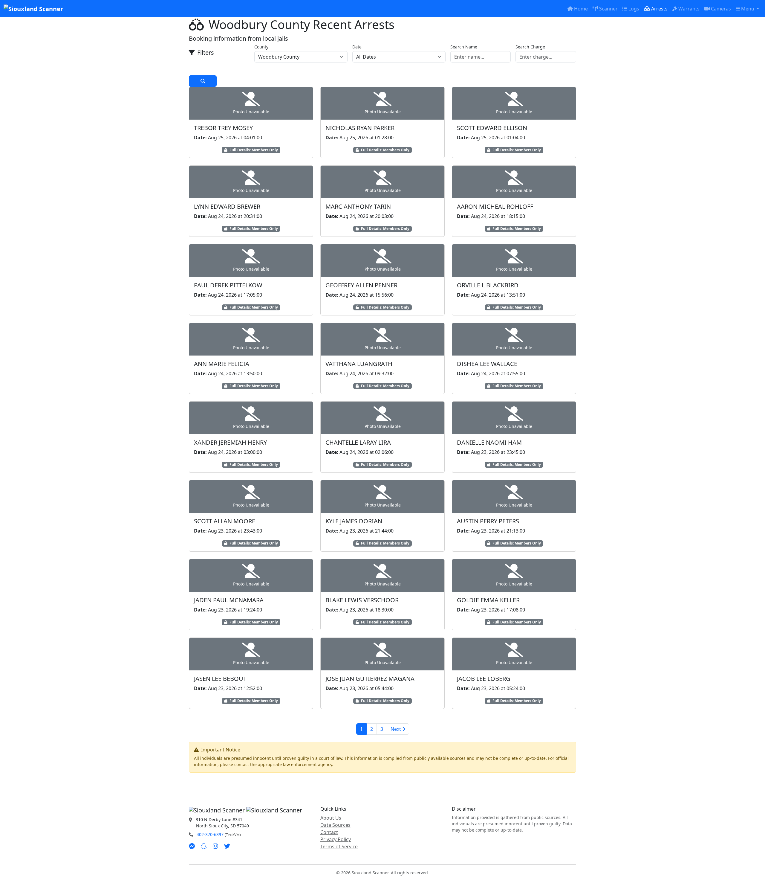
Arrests (659, 8)
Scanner (608, 8)
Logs (633, 8)
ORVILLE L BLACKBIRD (487, 285)
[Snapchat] (204, 846)
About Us (330, 818)
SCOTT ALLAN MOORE (224, 521)
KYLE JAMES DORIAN (353, 521)
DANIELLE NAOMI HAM (489, 442)
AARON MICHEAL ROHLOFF (495, 206)
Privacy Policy (335, 839)
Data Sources (335, 825)
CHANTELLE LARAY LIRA (358, 442)
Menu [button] (748, 8)
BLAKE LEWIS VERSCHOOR (362, 600)
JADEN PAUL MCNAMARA (229, 600)
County (261, 47)
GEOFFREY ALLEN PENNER (361, 285)
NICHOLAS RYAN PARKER (359, 128)
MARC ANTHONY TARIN (358, 206)
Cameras (721, 8)
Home (581, 8)
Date (357, 47)
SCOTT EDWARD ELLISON (492, 128)
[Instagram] (216, 846)
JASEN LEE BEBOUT (220, 679)
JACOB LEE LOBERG (483, 679)
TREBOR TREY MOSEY (223, 128)
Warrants (689, 8)
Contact (329, 832)
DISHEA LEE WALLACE (487, 364)
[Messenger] (192, 846)
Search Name (463, 47)
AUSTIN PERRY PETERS (488, 521)
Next (396, 729)
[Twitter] (227, 846)
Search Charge (530, 47)
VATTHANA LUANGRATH (358, 364)
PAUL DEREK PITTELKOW (228, 285)
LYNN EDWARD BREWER (227, 206)
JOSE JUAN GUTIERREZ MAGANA (369, 679)
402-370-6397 (210, 834)
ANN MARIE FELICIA (221, 364)
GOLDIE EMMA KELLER (488, 600)
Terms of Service (339, 846)
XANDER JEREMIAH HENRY (230, 442)
